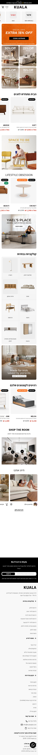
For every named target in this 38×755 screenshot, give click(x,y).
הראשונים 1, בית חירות (30, 746)
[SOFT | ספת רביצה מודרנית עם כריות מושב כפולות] (23, 110)
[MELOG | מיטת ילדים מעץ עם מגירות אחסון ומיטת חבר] (23, 401)
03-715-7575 (32, 721)
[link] (27, 310)
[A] (27, 56)
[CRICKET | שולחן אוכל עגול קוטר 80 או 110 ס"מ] (23, 190)
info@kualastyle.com (29, 725)
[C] (27, 77)
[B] (10, 56)
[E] (19, 34)
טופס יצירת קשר (31, 728)
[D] (10, 77)
